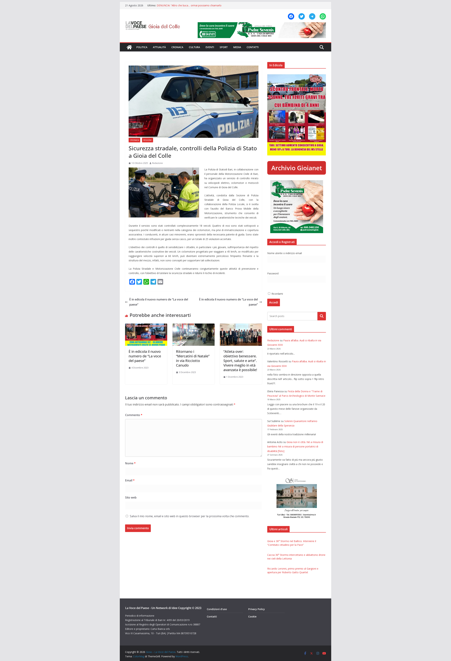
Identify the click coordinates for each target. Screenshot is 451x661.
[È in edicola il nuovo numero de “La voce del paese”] (146, 326)
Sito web (131, 497)
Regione (147, 140)
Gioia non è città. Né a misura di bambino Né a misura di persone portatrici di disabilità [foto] (295, 446)
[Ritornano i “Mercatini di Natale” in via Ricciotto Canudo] (193, 326)
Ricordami (277, 293)
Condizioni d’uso (217, 609)
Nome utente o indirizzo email (284, 253)
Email (130, 480)
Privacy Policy (256, 609)
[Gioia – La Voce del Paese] (129, 47)
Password (273, 273)
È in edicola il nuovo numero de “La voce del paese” (158, 301)
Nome (130, 463)
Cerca (322, 316)
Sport (224, 47)
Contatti (253, 47)
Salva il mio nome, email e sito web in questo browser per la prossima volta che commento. (189, 516)
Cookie (252, 616)
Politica (141, 47)
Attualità (159, 47)
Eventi (210, 47)
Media (237, 47)
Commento (133, 415)
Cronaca (177, 47)
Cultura (194, 47)
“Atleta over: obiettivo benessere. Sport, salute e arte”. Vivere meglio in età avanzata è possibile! (240, 360)
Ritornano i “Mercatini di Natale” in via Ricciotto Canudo (192, 358)
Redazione (157, 163)
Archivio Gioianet (296, 168)
